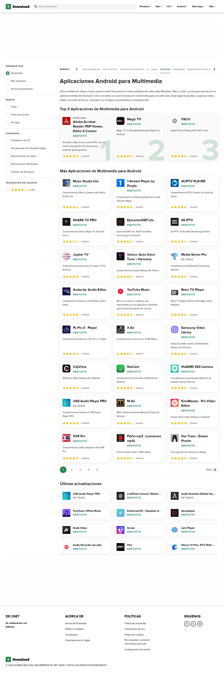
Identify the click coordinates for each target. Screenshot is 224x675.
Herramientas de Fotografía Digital (28, 148)
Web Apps (197, 6)
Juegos (154, 69)
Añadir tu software (74, 629)
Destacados (17, 73)
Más (211, 6)
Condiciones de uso (135, 629)
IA (148, 69)
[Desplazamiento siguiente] (214, 69)
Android (181, 6)
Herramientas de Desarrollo (132, 69)
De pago (15, 122)
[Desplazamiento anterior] (77, 69)
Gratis (14, 106)
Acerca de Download (75, 623)
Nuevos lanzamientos (22, 88)
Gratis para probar (20, 114)
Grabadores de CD (20, 140)
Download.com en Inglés (77, 640)
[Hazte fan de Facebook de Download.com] (186, 623)
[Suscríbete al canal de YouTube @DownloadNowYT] (200, 623)
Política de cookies (134, 634)
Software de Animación (22, 171)
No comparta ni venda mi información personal (137, 642)
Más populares (18, 81)
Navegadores (179, 69)
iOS (169, 6)
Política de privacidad (135, 623)
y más (32, 189)
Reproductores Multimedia (24, 164)
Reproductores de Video (23, 156)
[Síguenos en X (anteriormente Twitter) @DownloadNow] (193, 623)
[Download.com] (17, 6)
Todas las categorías (91, 69)
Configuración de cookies (138, 649)
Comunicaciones (109, 69)
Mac (158, 6)
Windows (144, 6)
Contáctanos (71, 634)
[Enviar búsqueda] (36, 6)
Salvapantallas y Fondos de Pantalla (203, 69)
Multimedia (165, 69)
